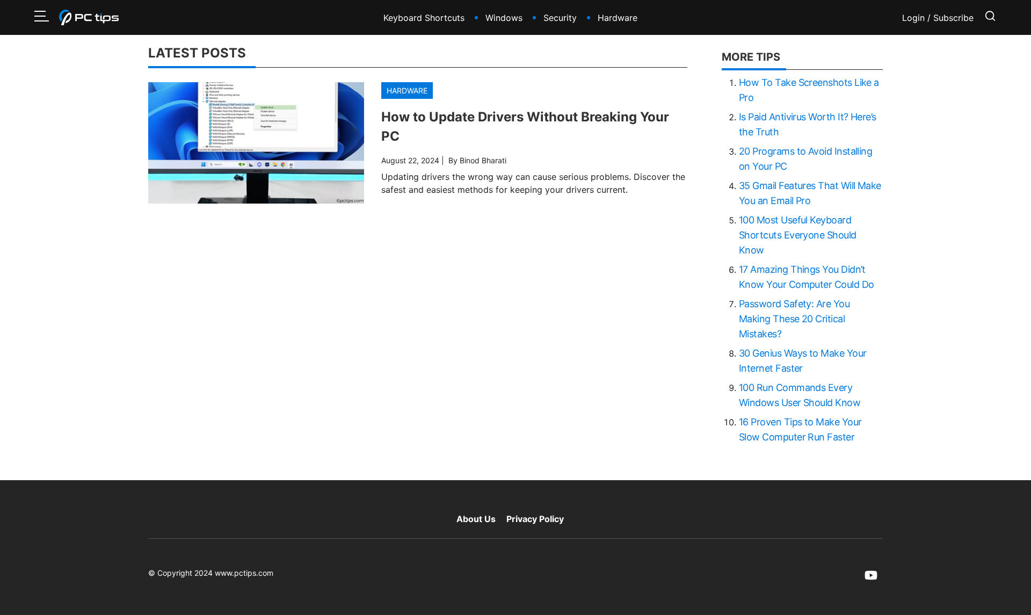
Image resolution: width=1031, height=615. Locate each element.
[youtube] (871, 575)
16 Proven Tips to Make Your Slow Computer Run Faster (800, 429)
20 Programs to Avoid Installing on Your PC (805, 159)
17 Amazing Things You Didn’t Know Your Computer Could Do (806, 277)
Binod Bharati (483, 160)
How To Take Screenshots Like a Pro (809, 90)
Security (560, 17)
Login (914, 17)
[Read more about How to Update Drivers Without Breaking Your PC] (256, 143)
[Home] (89, 17)
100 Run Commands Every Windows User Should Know (799, 395)
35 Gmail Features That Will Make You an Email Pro (810, 193)
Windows (503, 17)
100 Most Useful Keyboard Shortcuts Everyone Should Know (797, 235)
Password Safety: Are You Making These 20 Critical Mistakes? (794, 318)
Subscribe (953, 17)
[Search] (990, 17)
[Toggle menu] (41, 18)
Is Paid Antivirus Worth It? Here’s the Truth (807, 124)
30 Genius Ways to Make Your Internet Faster (802, 361)
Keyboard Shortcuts (423, 17)
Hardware (617, 17)
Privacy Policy (535, 518)
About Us (476, 518)
